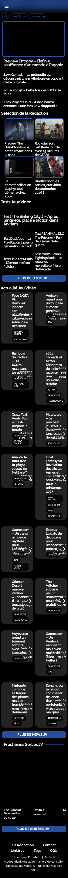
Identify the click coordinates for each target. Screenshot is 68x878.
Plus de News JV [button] (32, 735)
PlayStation (19, 16)
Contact (49, 845)
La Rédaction (23, 845)
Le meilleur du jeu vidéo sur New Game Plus (34, 6)
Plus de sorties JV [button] (32, 829)
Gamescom (38, 16)
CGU (53, 850)
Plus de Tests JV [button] (32, 278)
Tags (37, 850)
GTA (4, 16)
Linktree (18, 850)
